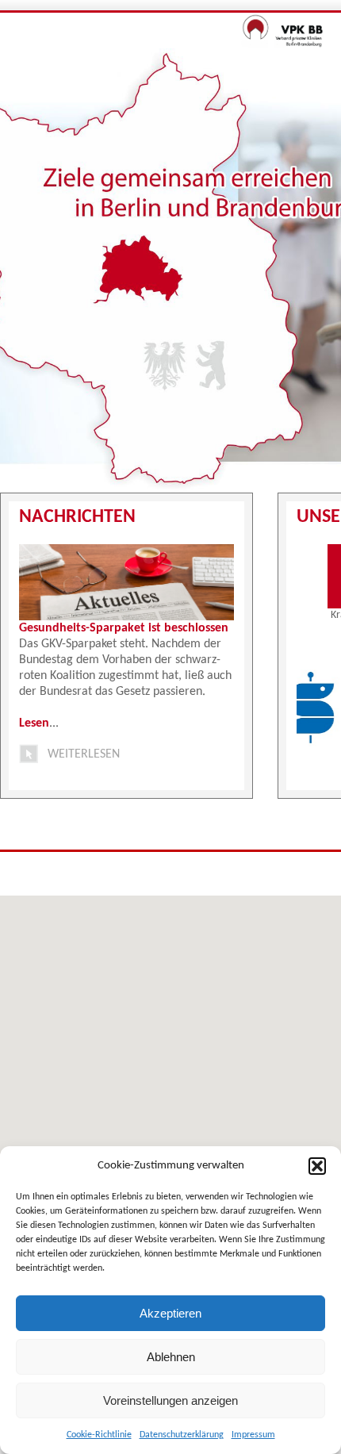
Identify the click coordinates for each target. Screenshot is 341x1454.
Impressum (253, 1435)
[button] (317, 1166)
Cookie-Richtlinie (99, 1435)
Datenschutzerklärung (182, 1435)
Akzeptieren (170, 1313)
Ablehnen (171, 1357)
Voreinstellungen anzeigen (170, 1400)
